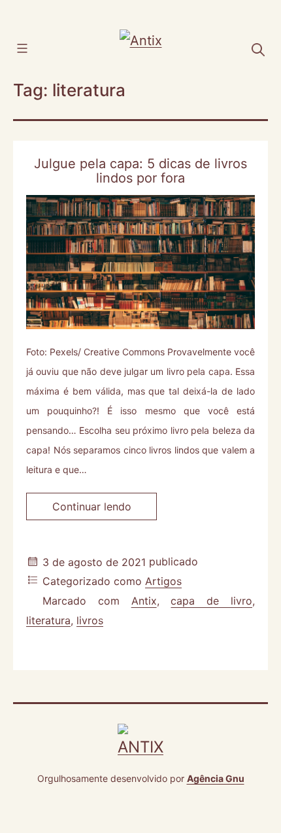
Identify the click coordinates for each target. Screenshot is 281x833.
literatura (48, 620)
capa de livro (211, 601)
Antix (144, 601)
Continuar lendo (104, 509)
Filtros (41, 47)
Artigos (163, 581)
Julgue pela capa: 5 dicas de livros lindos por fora (140, 171)
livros (89, 620)
